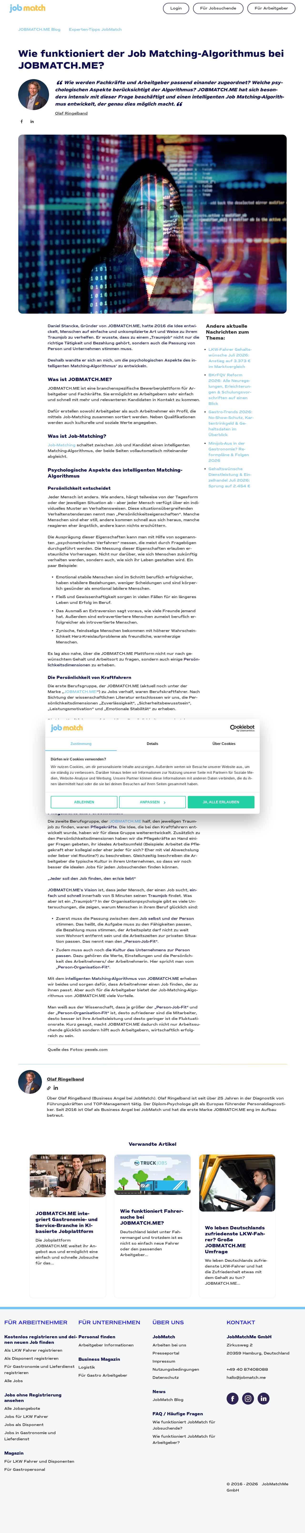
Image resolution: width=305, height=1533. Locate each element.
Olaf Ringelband (71, 113)
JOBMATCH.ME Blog (39, 29)
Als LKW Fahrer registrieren (33, 1350)
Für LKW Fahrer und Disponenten (39, 1461)
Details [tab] (152, 744)
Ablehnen (84, 802)
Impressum (163, 1361)
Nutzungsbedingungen (175, 1369)
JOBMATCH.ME (125, 821)
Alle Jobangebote (22, 1408)
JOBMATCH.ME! (80, 691)
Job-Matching (62, 445)
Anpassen (150, 802)
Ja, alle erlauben (221, 802)
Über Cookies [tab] (224, 744)
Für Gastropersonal (24, 1469)
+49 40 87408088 (247, 1369)
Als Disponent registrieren (31, 1358)
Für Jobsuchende (218, 8)
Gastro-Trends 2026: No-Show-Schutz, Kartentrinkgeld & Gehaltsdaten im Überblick (231, 423)
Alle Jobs (13, 1381)
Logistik (86, 1367)
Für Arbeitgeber (271, 8)
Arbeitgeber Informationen (106, 1345)
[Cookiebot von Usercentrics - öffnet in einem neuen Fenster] (233, 728)
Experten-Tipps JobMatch (95, 29)
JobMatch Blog (167, 1399)
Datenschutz (165, 1377)
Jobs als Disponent (24, 1424)
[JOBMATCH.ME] (27, 11)
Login (176, 8)
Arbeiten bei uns (169, 1345)
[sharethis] (233, 1399)
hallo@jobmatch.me (246, 1377)
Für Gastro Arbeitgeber (102, 1375)
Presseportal (165, 1353)
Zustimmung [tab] (81, 744)
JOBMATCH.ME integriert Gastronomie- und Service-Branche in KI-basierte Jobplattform (67, 1222)
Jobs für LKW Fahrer (26, 1416)
